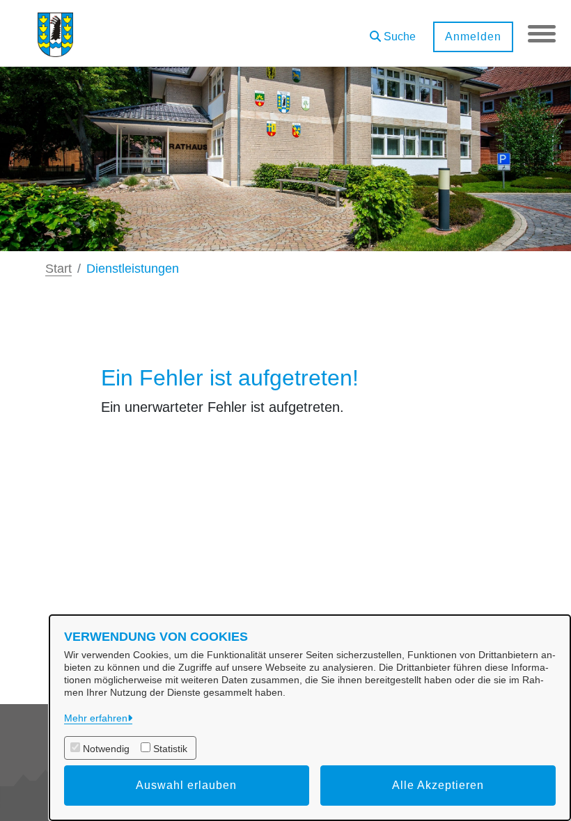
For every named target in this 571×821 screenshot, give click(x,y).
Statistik (170, 748)
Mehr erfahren (95, 718)
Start (58, 269)
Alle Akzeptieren (438, 785)
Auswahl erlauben (186, 785)
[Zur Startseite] (55, 33)
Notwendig (106, 748)
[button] (393, 31)
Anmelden (473, 36)
